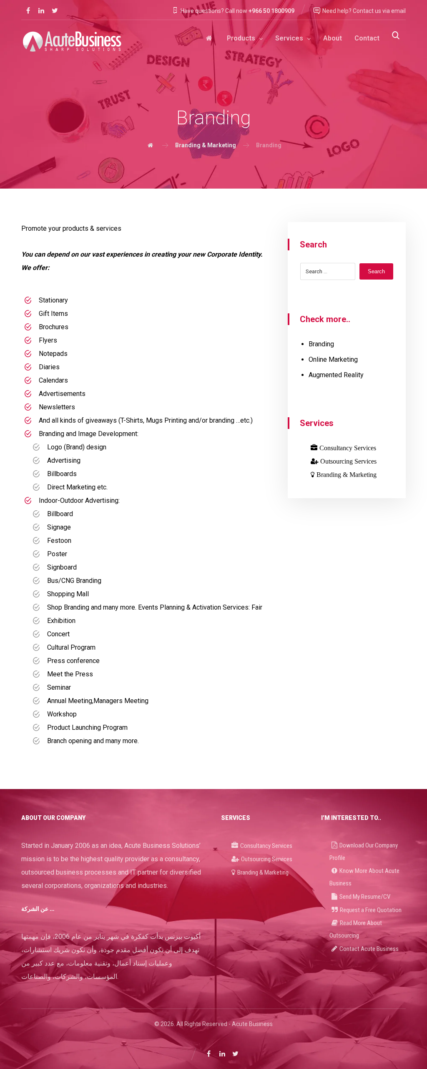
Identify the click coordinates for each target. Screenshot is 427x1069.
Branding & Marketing (346, 474)
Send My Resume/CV (364, 896)
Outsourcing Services (348, 461)
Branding (321, 344)
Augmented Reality (336, 375)
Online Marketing (333, 359)
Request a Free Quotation (371, 910)
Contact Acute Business (369, 949)
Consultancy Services (347, 447)
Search (376, 271)
